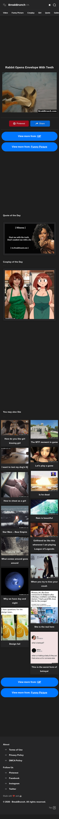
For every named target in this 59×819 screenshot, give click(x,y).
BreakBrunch (18, 802)
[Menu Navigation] (4, 5)
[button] (49, 5)
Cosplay (30, 13)
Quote (47, 13)
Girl (39, 13)
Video (5, 13)
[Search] (54, 5)
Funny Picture (18, 13)
